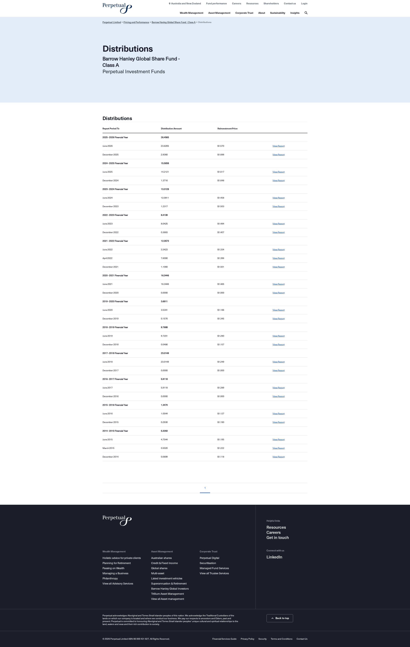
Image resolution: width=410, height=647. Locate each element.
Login (304, 3)
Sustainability (277, 13)
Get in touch (277, 537)
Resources (252, 3)
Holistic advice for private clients (121, 558)
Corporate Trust (244, 13)
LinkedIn (274, 557)
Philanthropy (110, 578)
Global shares (159, 568)
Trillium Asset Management (167, 594)
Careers (236, 3)
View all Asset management (167, 599)
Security (262, 639)
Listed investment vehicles (166, 578)
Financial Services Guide (224, 639)
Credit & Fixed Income (164, 563)
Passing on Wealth (113, 568)
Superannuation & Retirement (169, 583)
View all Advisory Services (117, 583)
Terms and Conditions (281, 639)
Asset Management (219, 13)
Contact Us (302, 639)
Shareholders (271, 3)
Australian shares (161, 558)
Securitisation (208, 563)
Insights (294, 13)
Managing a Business (115, 573)
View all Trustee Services (214, 573)
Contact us (290, 3)
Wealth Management (191, 13)
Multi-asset (157, 573)
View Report (279, 146)
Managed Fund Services (214, 568)
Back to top (282, 618)
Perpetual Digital (209, 558)
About (261, 13)
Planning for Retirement (116, 563)
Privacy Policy (247, 639)
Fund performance (216, 3)
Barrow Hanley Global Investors (170, 588)
